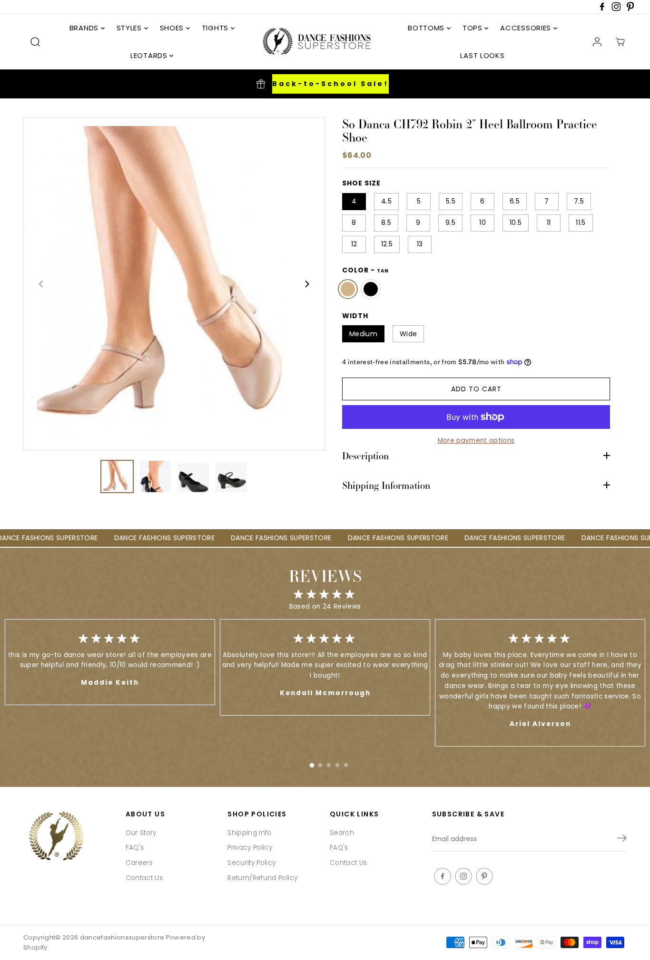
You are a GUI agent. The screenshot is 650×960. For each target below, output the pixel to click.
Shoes (173, 28)
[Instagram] (616, 9)
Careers (139, 862)
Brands (85, 28)
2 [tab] (320, 763)
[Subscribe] (622, 840)
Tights (216, 28)
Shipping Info (249, 832)
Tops (474, 28)
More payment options (476, 440)
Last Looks (482, 55)
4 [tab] (337, 763)
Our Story (141, 832)
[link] (69, 837)
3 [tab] (328, 763)
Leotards (149, 55)
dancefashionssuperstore (122, 937)
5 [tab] (346, 763)
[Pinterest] (630, 9)
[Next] (306, 284)
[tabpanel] (325, 667)
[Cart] (620, 41)
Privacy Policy (249, 847)
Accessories (526, 28)
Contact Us (144, 877)
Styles (130, 28)
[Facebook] (602, 9)
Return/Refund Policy (262, 877)
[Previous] (41, 284)
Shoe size (361, 183)
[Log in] (597, 41)
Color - (365, 269)
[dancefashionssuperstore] (313, 42)
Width (355, 315)
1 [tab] (311, 763)
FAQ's (135, 847)
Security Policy (251, 862)
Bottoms (427, 28)
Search (342, 832)
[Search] (35, 41)
